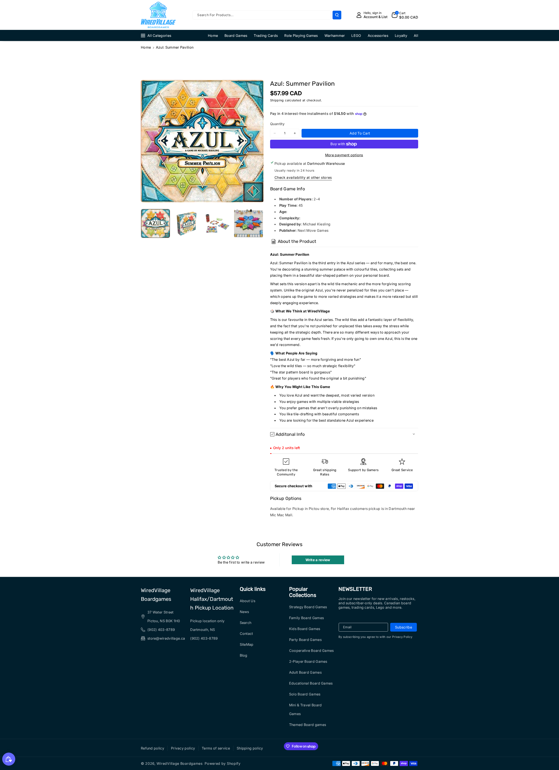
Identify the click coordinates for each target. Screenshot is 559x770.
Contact (246, 633)
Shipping (277, 100)
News (244, 612)
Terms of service (216, 748)
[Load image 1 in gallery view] (155, 223)
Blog (243, 655)
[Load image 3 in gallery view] (217, 223)
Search (246, 622)
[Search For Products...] (337, 15)
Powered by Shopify (223, 763)
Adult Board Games (305, 672)
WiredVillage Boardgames (156, 594)
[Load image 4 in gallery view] (248, 223)
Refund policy (152, 748)
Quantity (277, 124)
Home (146, 47)
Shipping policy (250, 748)
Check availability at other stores (303, 177)
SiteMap (247, 644)
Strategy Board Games (308, 607)
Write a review (317, 560)
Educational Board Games (311, 683)
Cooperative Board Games (311, 650)
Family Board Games (306, 618)
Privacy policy (183, 748)
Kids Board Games (304, 629)
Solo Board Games (305, 694)
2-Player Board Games (308, 661)
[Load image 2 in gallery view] (186, 223)
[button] (405, 15)
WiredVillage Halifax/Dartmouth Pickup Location (212, 599)
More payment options (344, 155)
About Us (247, 601)
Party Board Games (305, 639)
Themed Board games (307, 724)
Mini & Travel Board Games (305, 709)
